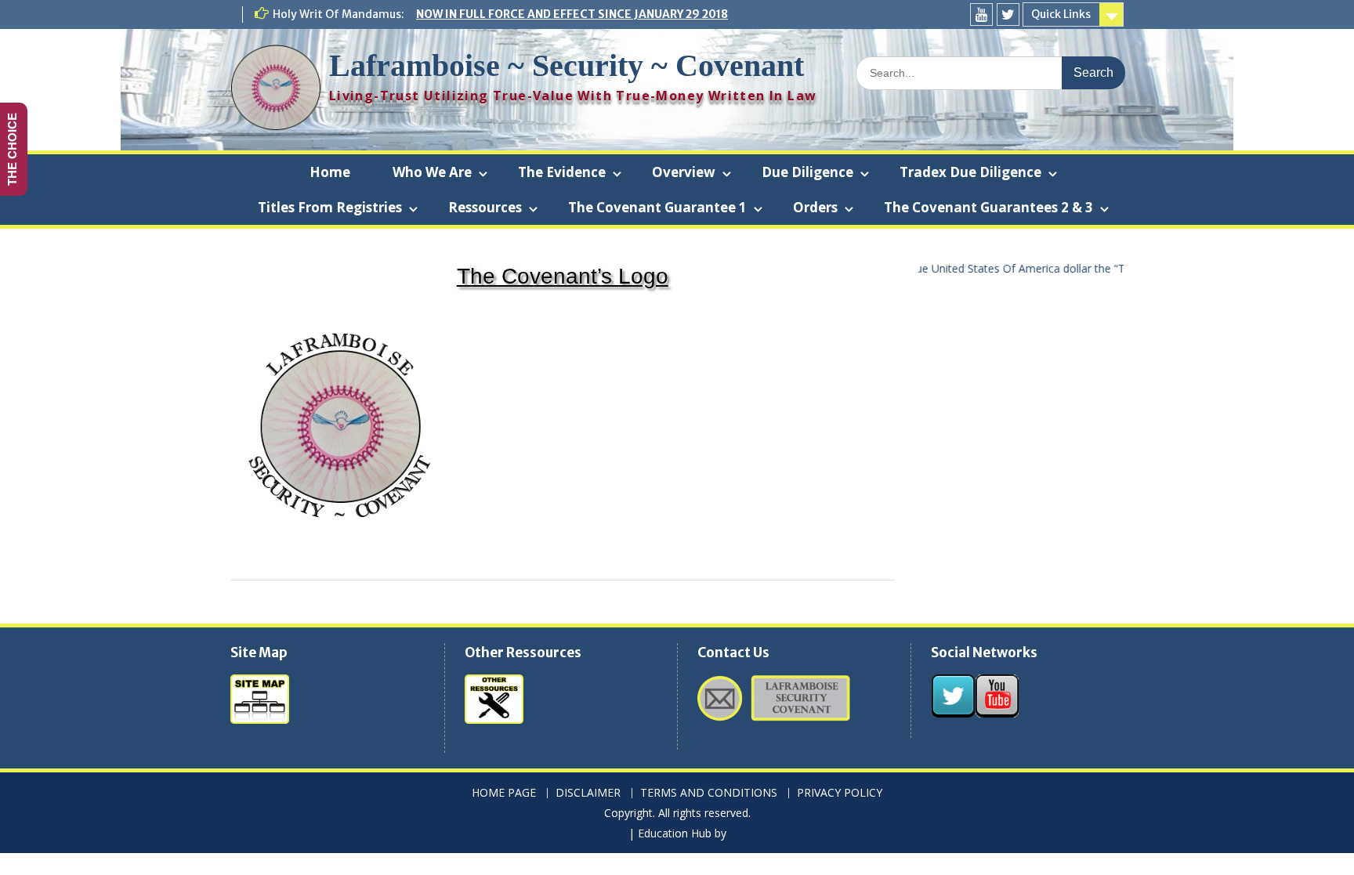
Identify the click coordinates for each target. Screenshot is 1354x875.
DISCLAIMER (588, 793)
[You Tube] (981, 14)
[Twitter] (1008, 14)
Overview (683, 172)
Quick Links (1061, 14)
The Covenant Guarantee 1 (657, 207)
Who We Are (432, 172)
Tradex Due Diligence (970, 172)
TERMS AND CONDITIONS (708, 793)
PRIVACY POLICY (839, 793)
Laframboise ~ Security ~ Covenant (566, 65)
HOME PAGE (504, 793)
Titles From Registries (330, 207)
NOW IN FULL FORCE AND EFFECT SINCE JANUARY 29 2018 (572, 14)
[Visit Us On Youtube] (997, 713)
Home (330, 172)
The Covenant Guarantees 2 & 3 (988, 207)
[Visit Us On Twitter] (953, 713)
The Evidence (562, 172)
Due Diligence (807, 172)
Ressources (485, 207)
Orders (815, 207)
